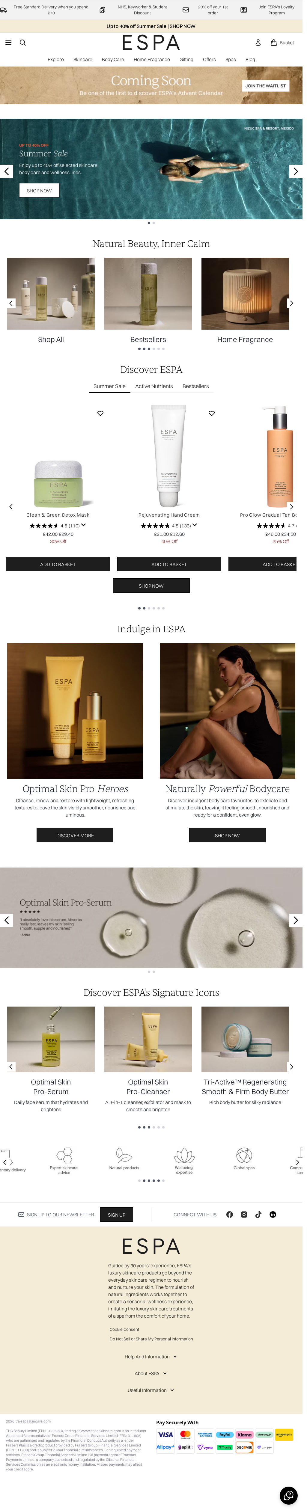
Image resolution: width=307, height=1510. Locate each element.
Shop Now (39, 191)
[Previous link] (11, 303)
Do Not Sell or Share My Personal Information (151, 1338)
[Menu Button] (8, 43)
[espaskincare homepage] (151, 42)
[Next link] (292, 303)
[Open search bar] (23, 43)
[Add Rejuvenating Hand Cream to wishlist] (211, 413)
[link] (258, 43)
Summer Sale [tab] (110, 386)
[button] (289, 1496)
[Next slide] (296, 171)
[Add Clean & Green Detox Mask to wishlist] (100, 413)
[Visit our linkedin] (273, 1214)
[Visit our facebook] (229, 1214)
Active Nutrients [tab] (154, 386)
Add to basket (58, 564)
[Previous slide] (6, 171)
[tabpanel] (151, 507)
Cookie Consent (124, 1329)
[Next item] (292, 507)
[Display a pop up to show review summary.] (84, 525)
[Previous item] (11, 507)
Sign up (116, 1215)
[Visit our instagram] (244, 1214)
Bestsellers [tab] (196, 386)
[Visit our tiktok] (258, 1214)
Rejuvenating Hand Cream (169, 515)
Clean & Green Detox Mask (57, 515)
